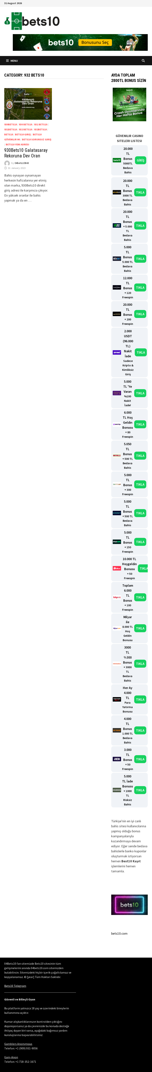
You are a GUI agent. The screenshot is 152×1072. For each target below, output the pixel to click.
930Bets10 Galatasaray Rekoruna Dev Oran (25, 153)
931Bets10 (10, 129)
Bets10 (8, 134)
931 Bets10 (40, 124)
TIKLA (140, 192)
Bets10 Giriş (23, 134)
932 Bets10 (25, 129)
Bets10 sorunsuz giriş (36, 139)
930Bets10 (10, 124)
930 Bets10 (25, 124)
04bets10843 (22, 163)
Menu (14, 60)
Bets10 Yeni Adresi (17, 144)
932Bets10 (40, 129)
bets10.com (119, 933)
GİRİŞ (140, 160)
